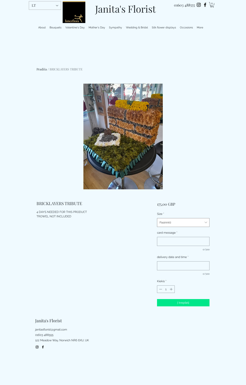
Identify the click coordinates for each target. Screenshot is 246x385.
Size (160, 214)
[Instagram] (198, 4)
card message (167, 232)
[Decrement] (160, 289)
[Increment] (171, 289)
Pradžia (42, 69)
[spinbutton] (166, 289)
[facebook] (205, 4)
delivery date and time (173, 257)
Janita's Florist (125, 8)
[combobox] (183, 222)
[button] (212, 4)
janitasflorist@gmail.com (51, 329)
